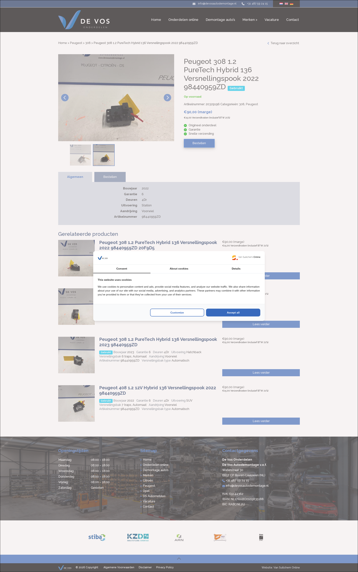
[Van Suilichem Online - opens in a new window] (246, 258)
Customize (177, 312)
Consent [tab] (121, 268)
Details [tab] (236, 268)
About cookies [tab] (179, 268)
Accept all (233, 312)
